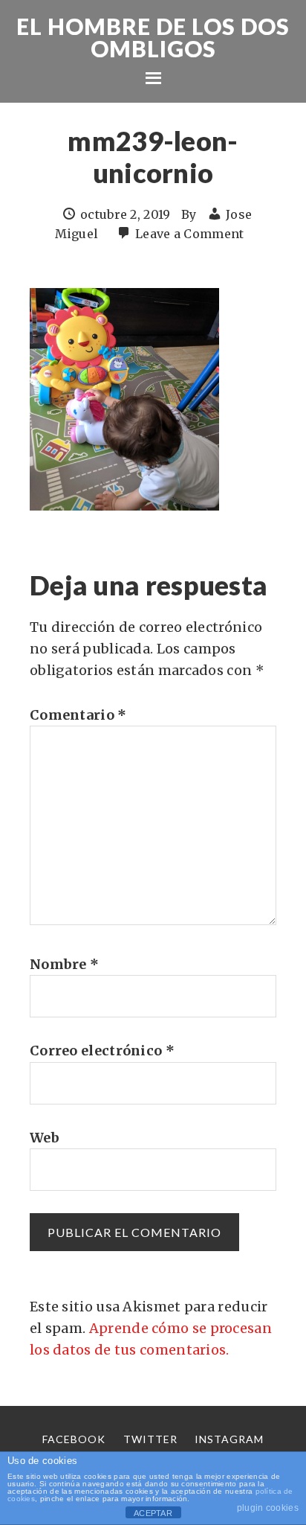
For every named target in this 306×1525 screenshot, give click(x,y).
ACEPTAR (153, 1513)
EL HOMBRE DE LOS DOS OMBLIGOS (153, 37)
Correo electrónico (102, 1050)
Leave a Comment (189, 233)
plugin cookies (268, 1508)
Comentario (78, 714)
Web (44, 1137)
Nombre (64, 964)
